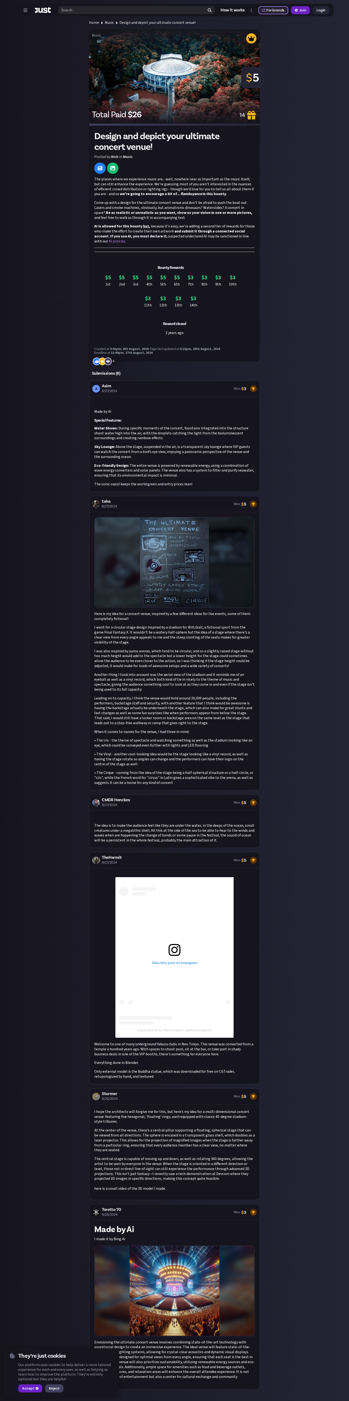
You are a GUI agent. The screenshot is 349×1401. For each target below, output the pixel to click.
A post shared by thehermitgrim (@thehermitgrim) (174, 1030)
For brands (275, 10)
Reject (54, 1388)
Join (302, 10)
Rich (114, 156)
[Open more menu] (251, 10)
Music (109, 22)
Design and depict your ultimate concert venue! (157, 22)
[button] (174, 436)
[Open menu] (25, 10)
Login (320, 10)
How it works (233, 10)
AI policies (117, 241)
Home (94, 22)
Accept (28, 1388)
